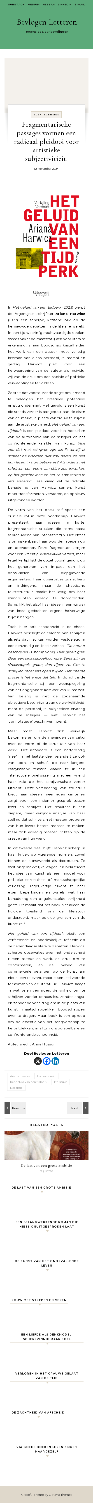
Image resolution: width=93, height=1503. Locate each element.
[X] (38, 1061)
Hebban (49, 4)
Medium (34, 4)
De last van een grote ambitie (46, 1165)
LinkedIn (65, 4)
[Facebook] (47, 1061)
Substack (16, 4)
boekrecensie (46, 1076)
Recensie (16, 1087)
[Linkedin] (55, 1061)
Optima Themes (60, 1494)
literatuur (60, 1082)
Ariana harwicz (20, 1076)
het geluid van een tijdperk (28, 1082)
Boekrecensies (46, 114)
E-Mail (80, 4)
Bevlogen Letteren (47, 22)
